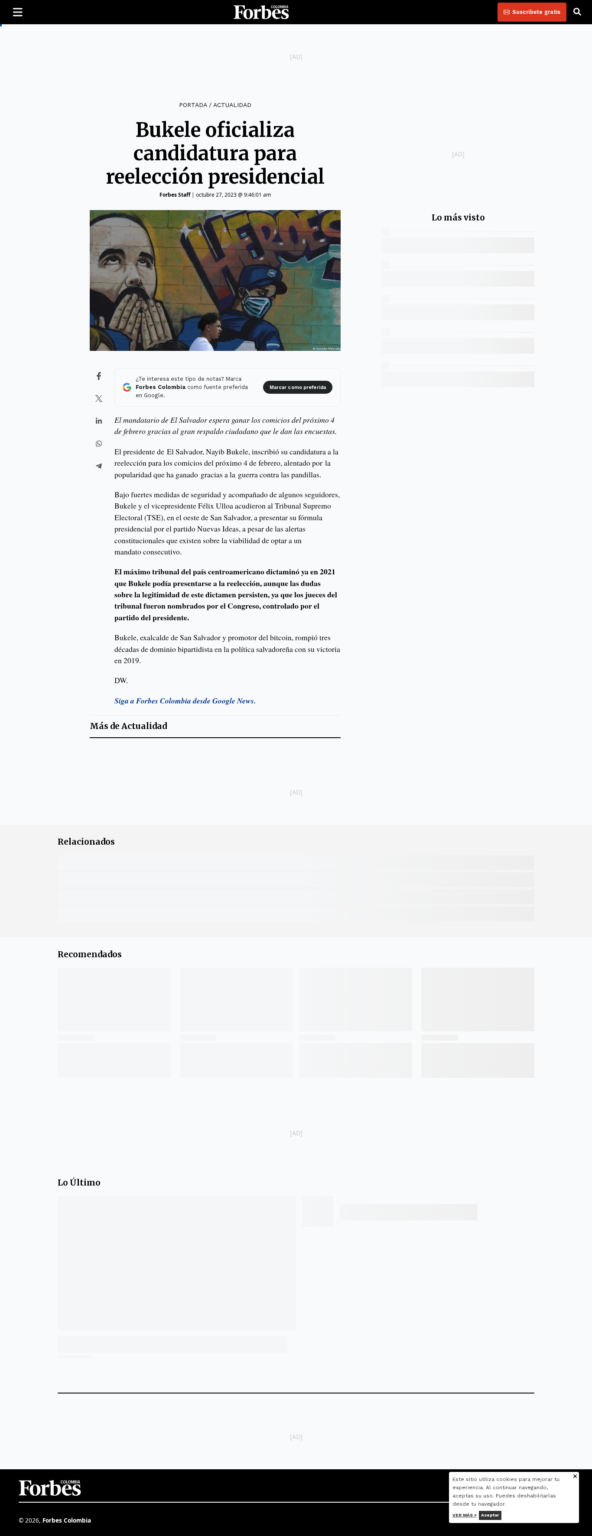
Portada (193, 104)
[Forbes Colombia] (261, 12)
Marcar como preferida (298, 387)
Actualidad (232, 104)
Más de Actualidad (128, 726)
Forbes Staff (174, 194)
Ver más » (464, 1515)
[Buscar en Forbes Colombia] (577, 12)
